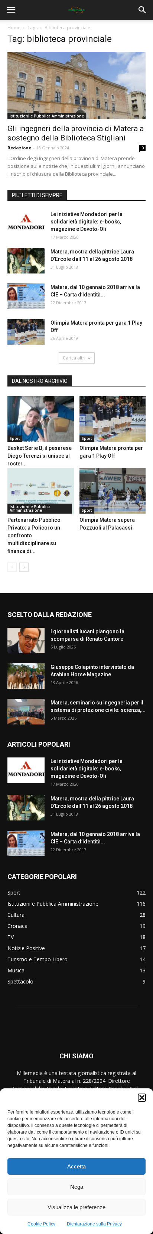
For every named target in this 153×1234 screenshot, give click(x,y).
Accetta (76, 1166)
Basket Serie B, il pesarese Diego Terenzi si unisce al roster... (39, 456)
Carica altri (74, 358)
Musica (16, 970)
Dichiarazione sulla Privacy (94, 1224)
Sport (15, 438)
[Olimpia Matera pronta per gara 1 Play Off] (26, 332)
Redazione (19, 147)
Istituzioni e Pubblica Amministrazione (47, 116)
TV (10, 937)
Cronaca (17, 925)
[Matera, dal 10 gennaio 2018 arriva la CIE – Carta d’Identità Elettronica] (26, 296)
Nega (76, 1187)
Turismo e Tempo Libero (37, 959)
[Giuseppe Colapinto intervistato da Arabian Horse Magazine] (26, 676)
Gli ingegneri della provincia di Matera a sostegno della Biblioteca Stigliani (75, 133)
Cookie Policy (41, 1224)
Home (13, 27)
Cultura (16, 914)
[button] (142, 1097)
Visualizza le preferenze (76, 1207)
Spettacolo (20, 981)
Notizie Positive (26, 948)
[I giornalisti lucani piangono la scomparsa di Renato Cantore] (26, 640)
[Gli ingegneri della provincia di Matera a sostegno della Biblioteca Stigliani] (76, 85)
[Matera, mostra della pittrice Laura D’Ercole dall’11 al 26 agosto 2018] (26, 260)
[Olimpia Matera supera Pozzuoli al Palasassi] (112, 491)
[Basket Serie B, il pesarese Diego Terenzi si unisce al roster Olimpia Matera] (40, 419)
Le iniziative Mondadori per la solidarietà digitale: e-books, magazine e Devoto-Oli (87, 221)
